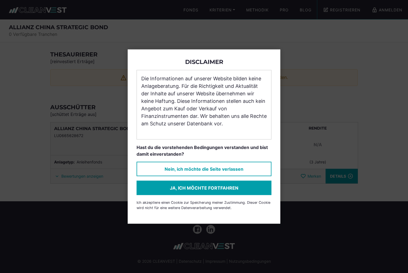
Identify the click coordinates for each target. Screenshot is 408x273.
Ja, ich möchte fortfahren (204, 188)
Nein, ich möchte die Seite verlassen (204, 169)
